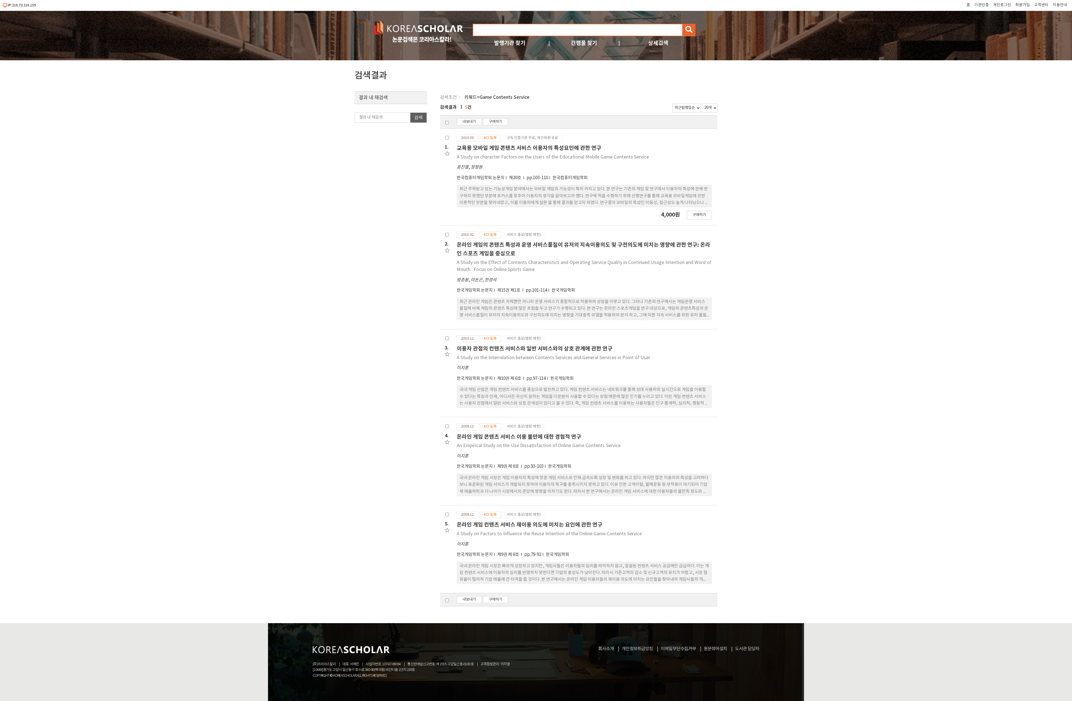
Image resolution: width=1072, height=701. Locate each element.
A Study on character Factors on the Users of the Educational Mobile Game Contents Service (553, 157)
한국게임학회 (563, 290)
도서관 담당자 (747, 648)
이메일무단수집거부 (678, 648)
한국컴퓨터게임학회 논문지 (480, 178)
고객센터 (1041, 5)
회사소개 (606, 648)
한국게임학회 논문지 (475, 290)
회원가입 (1022, 5)
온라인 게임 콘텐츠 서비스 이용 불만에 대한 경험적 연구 (519, 437)
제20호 (515, 178)
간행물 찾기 (584, 43)
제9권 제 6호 (508, 466)
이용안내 (1060, 5)
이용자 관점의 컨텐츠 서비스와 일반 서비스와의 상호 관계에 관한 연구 (534, 348)
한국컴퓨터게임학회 (570, 178)
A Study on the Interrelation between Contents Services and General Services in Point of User (553, 357)
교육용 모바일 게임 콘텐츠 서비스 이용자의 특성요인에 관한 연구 (529, 148)
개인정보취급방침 (637, 648)
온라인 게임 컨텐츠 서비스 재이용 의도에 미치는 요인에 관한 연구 (529, 525)
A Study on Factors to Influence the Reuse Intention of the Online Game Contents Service (549, 533)
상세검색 (658, 43)
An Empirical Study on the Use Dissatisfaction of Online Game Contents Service (539, 445)
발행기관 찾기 (509, 43)
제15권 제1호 (509, 290)
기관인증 (981, 5)
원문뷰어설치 (715, 648)
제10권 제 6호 (509, 378)
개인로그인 (1002, 5)
